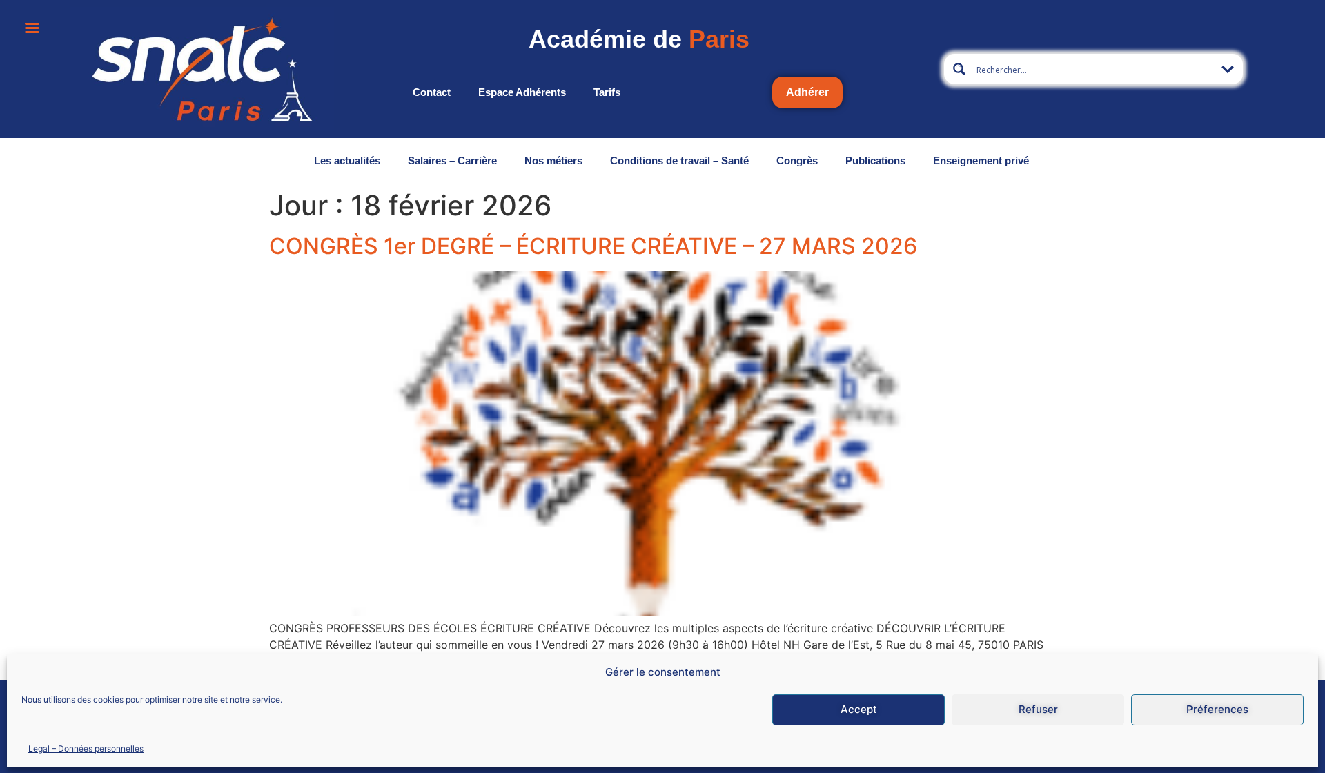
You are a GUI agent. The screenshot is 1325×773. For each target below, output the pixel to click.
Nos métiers (553, 160)
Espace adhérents (522, 92)
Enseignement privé (981, 160)
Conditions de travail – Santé (679, 160)
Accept (859, 709)
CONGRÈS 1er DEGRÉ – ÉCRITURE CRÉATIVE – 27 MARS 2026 (593, 246)
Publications (875, 160)
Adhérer (807, 92)
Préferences (1217, 709)
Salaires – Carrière (452, 160)
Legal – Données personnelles (86, 748)
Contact (432, 92)
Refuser (1038, 709)
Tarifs (606, 92)
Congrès (797, 160)
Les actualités (347, 160)
